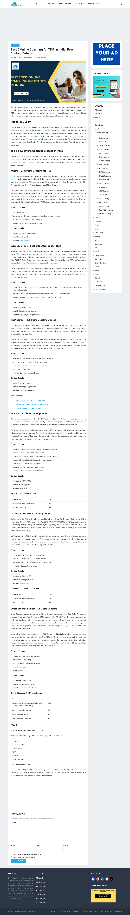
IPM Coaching (104, 180)
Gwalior (97, 236)
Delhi (97, 225)
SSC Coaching (104, 206)
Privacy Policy (98, 911)
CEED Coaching (104, 146)
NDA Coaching (104, 187)
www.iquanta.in (25, 241)
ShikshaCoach (17, 911)
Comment (14, 822)
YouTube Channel (101, 289)
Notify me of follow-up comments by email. (27, 854)
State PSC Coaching (106, 210)
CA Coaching (103, 138)
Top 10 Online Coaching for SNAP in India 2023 (30, 405)
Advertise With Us (64, 911)
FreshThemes (32, 911)
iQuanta (13, 176)
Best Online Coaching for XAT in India (26, 408)
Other (97, 267)
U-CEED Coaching (105, 214)
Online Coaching (65, 4)
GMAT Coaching (104, 161)
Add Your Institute (94, 4)
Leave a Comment (41, 57)
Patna (97, 270)
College (97, 218)
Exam (97, 229)
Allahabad (98, 110)
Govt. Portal (99, 233)
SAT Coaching (103, 202)
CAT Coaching (40, 882)
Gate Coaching (104, 157)
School (97, 278)
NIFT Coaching (104, 199)
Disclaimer (76, 911)
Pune (97, 274)
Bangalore (98, 114)
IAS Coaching (103, 168)
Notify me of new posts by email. (24, 857)
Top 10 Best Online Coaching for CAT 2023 (28, 401)
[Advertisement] (65, 23)
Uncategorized (100, 286)
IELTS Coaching (104, 172)
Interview (98, 248)
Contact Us (118, 911)
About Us (54, 911)
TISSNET (37, 136)
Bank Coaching (102, 133)
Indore (97, 240)
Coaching (51, 4)
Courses (98, 221)
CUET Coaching (104, 153)
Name (13, 845)
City (41, 4)
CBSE (97, 121)
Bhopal (97, 118)
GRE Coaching (104, 165)
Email (39, 845)
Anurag (13, 57)
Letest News (99, 255)
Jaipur (97, 252)
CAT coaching (103, 142)
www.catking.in (25, 583)
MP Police (98, 259)
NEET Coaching (104, 191)
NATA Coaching (104, 183)
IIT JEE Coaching (105, 176)
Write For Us (109, 911)
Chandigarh (99, 125)
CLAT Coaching (104, 149)
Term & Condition (87, 911)
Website (65, 845)
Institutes (79, 4)
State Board (99, 282)
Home (35, 4)
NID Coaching (103, 195)
